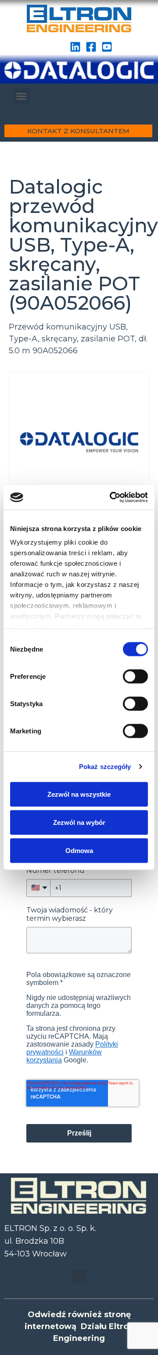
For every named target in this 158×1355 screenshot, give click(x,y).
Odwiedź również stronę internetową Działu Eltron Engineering (79, 1326)
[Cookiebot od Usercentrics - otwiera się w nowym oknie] (111, 497)
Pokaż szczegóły (105, 766)
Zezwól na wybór (79, 822)
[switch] (135, 676)
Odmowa (79, 850)
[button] (21, 96)
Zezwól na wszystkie (79, 794)
